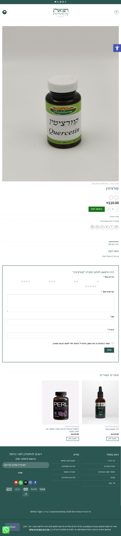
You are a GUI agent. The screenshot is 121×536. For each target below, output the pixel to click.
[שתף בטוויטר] (107, 227)
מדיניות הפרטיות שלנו (39, 529)
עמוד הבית (115, 184)
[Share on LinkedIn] (92, 227)
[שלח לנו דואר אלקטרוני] (60, 2)
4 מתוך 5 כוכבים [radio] (38, 281)
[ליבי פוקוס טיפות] (100, 402)
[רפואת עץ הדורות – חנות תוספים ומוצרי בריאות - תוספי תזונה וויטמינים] (60, 12)
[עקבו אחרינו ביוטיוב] (55, 2)
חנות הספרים (109, 466)
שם (112, 317)
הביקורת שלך (107, 292)
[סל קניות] (4, 12)
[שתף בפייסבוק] (111, 227)
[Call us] (58, 2)
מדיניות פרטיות (68, 477)
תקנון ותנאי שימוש (68, 461)
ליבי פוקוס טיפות (112, 429)
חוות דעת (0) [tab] (114, 244)
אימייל (110, 330)
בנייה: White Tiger (39, 511)
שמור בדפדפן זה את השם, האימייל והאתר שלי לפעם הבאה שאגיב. (81, 343)
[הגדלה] (115, 178)
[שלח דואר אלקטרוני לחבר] (102, 227)
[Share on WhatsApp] (116, 227)
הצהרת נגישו (70, 472)
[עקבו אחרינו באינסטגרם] (63, 2)
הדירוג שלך (108, 277)
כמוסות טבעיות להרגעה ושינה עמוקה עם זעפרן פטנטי (62, 430)
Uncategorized (100, 184)
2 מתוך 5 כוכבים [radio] (86, 281)
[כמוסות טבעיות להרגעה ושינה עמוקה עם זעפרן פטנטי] (60, 402)
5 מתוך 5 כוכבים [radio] (105, 286)
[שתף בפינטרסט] (97, 227)
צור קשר (111, 483)
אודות (113, 477)
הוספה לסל (96, 209)
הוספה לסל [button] (112, 439)
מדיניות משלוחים (68, 466)
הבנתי (12, 527)
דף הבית (111, 461)
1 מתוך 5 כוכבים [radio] (107, 281)
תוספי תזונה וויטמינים (106, 472)
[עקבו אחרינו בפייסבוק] (65, 2)
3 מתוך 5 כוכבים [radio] (63, 281)
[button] (117, 48)
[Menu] (116, 12)
